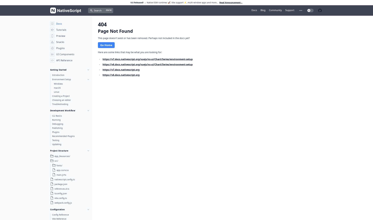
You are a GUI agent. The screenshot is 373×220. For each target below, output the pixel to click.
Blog (263, 10)
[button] (301, 10)
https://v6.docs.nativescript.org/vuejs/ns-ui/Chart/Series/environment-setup (148, 64)
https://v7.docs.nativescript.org (121, 69)
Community (275, 10)
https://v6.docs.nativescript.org (121, 75)
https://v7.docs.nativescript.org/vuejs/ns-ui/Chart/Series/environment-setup (148, 59)
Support (289, 10)
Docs (254, 10)
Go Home (106, 45)
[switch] (310, 10)
